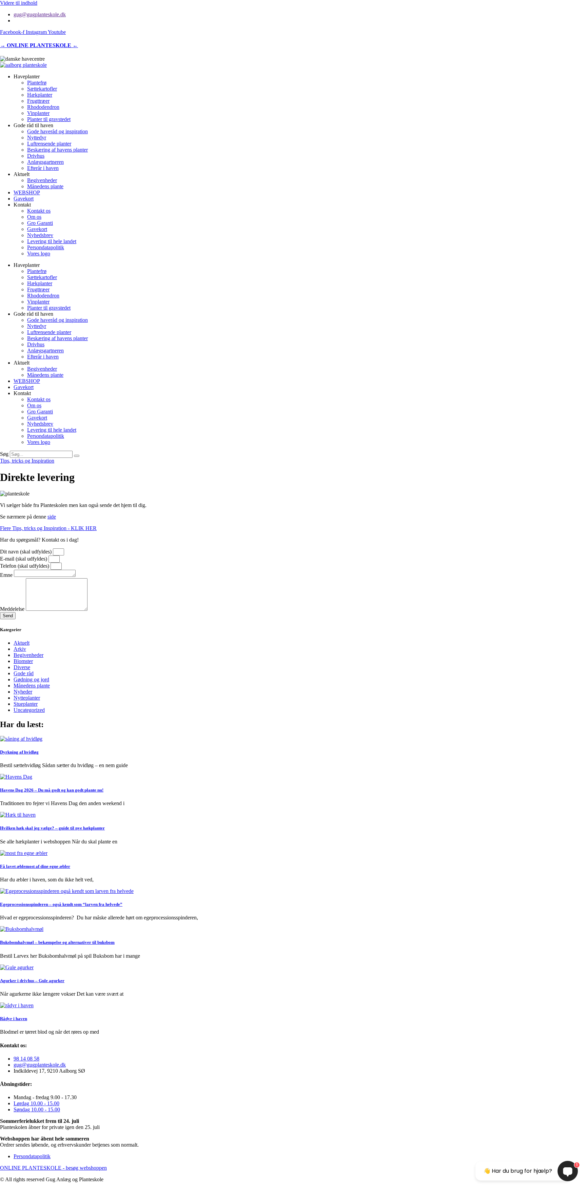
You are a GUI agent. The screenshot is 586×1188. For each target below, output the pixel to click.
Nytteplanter (27, 698)
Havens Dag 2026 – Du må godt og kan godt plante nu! (51, 790)
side (51, 517)
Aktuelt (22, 643)
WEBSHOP (27, 192)
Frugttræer (38, 101)
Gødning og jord (31, 679)
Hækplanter (39, 95)
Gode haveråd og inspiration (57, 131)
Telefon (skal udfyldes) (25, 566)
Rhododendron (43, 107)
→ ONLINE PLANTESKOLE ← (39, 45)
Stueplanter (26, 704)
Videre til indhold (18, 3)
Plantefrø (36, 82)
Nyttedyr (36, 137)
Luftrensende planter (49, 144)
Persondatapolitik (45, 247)
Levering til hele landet (51, 241)
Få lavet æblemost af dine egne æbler (35, 866)
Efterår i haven (43, 168)
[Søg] (76, 456)
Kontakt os (39, 211)
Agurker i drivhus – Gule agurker (32, 980)
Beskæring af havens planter (57, 150)
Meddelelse (13, 609)
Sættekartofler (42, 89)
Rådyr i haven (13, 1018)
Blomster (23, 661)
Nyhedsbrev (40, 235)
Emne (7, 575)
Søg (4, 454)
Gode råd (24, 673)
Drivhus (35, 156)
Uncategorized (29, 710)
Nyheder (23, 692)
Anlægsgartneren (45, 162)
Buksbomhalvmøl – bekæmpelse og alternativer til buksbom (57, 942)
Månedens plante (45, 186)
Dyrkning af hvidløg (19, 752)
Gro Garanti (40, 223)
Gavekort (24, 198)
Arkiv (20, 649)
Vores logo (38, 253)
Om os (34, 217)
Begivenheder (42, 180)
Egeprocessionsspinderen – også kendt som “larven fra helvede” (61, 904)
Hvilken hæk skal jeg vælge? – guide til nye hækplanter (52, 828)
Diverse (22, 667)
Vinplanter (38, 113)
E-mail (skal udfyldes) (24, 559)
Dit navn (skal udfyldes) (26, 551)
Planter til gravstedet (49, 119)
